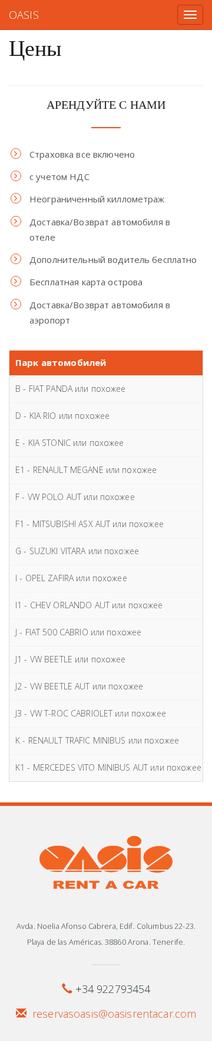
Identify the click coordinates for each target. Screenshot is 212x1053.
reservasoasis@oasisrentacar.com (114, 1014)
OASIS (24, 15)
